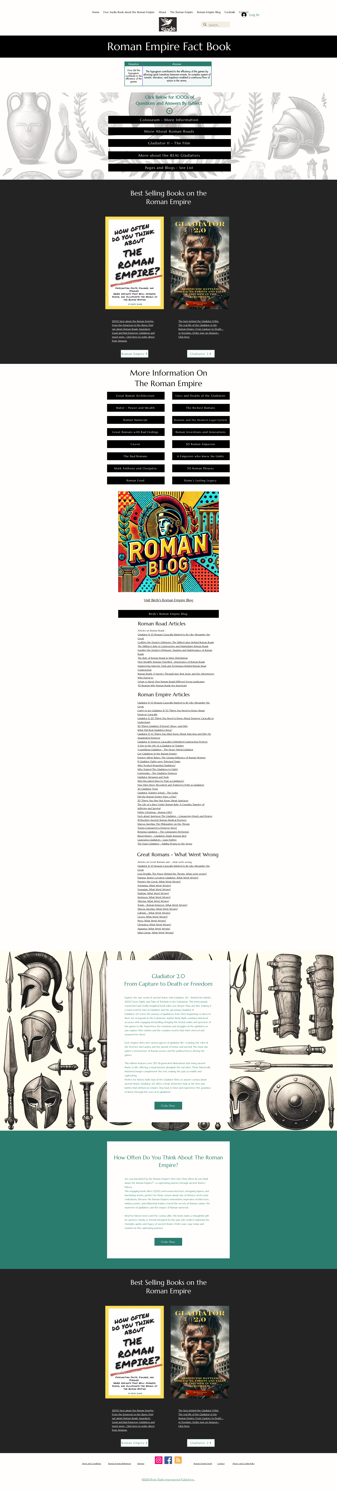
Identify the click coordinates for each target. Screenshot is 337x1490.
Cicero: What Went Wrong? (152, 916)
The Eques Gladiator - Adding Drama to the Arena (164, 843)
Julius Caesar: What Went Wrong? (155, 932)
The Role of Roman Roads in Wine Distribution (163, 657)
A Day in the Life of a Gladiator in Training (161, 745)
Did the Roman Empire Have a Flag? (156, 796)
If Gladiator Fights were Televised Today (158, 761)
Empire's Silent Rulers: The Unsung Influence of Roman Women (171, 757)
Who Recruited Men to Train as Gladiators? (160, 780)
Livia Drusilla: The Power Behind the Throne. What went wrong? (172, 873)
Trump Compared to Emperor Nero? (157, 827)
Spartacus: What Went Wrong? (154, 897)
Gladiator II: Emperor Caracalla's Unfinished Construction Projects (172, 741)
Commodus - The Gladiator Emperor (157, 773)
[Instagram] (158, 1460)
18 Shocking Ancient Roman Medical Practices (161, 820)
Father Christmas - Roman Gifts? (154, 812)
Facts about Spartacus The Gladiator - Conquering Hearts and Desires (174, 816)
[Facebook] (168, 1460)
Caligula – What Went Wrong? (153, 912)
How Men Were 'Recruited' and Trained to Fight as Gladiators (170, 784)
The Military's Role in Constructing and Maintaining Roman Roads (173, 646)
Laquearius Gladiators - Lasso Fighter (157, 839)
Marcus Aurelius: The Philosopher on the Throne (163, 823)
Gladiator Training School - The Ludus (157, 792)
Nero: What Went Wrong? (151, 920)
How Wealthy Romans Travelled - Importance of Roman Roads (171, 661)
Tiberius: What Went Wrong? (153, 901)
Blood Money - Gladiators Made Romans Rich (161, 835)
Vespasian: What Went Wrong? (154, 889)
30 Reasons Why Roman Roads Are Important (162, 685)
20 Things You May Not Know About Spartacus (162, 800)
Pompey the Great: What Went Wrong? (159, 881)
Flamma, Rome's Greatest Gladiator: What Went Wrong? (168, 877)
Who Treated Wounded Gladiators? (156, 765)
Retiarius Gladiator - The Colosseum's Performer (163, 831)
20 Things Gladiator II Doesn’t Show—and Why (162, 726)
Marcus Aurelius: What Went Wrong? (157, 908)
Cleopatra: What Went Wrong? (154, 924)
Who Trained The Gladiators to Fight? (157, 769)
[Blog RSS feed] (178, 1460)
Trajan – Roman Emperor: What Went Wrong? (162, 904)
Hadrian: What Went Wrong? (153, 893)
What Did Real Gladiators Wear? (154, 729)
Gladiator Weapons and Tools (153, 777)
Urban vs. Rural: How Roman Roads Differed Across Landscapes (171, 681)
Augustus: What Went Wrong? (153, 928)
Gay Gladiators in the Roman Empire (157, 753)
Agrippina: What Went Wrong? (154, 885)
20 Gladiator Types (147, 788)
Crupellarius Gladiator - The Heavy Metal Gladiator (165, 749)
